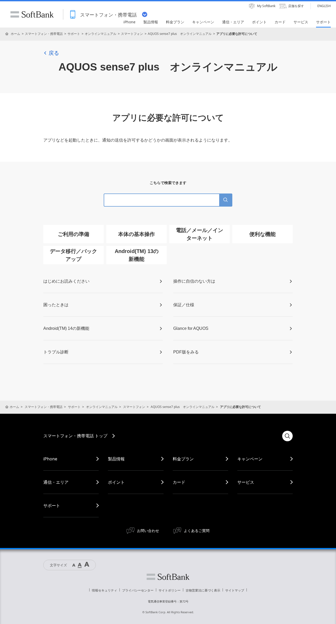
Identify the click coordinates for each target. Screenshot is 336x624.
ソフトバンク (168, 576)
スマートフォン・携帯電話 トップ (75, 436)
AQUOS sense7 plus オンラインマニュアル (180, 33)
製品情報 (116, 459)
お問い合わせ (148, 530)
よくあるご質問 (196, 530)
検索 (287, 436)
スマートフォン (132, 33)
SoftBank (32, 14)
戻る (54, 53)
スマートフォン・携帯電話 (44, 33)
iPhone (50, 459)
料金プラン (183, 459)
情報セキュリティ (104, 590)
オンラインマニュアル (100, 33)
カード (179, 482)
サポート (73, 33)
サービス (245, 482)
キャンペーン (249, 459)
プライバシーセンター (138, 590)
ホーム (15, 33)
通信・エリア (56, 482)
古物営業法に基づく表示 (203, 590)
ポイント (116, 482)
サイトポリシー (170, 590)
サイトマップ (234, 590)
